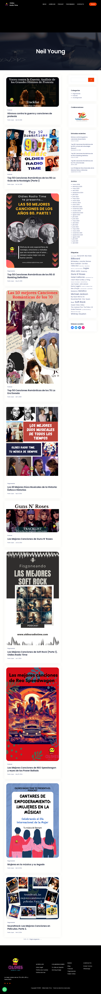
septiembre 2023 (78, 213)
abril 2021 (75, 243)
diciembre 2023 (77, 207)
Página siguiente (35, 939)
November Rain (76, 299)
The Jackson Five (77, 307)
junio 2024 (76, 197)
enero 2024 (76, 205)
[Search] (91, 80)
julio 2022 (75, 225)
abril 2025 (76, 190)
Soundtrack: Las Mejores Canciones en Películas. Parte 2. (28, 927)
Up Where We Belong (86, 309)
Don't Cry (73, 268)
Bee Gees (88, 256)
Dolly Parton (87, 266)
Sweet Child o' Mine (77, 305)
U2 (92, 307)
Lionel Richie (89, 288)
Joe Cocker (75, 284)
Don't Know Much (79, 268)
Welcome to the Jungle (75, 311)
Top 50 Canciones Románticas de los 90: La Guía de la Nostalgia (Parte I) (31, 179)
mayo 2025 (76, 188)
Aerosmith (80, 256)
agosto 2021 (76, 237)
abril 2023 (76, 223)
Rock (72, 302)
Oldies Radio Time (47, 988)
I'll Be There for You (89, 277)
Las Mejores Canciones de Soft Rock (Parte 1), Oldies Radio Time (32, 653)
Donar (93, 4)
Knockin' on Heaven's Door (87, 286)
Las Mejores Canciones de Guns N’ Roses (30, 539)
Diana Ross (81, 266)
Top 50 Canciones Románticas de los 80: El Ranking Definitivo (31, 276)
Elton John (75, 271)
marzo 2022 (76, 231)
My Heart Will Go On (78, 297)
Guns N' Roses (78, 274)
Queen (88, 299)
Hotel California (78, 277)
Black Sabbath (76, 264)
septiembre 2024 (78, 192)
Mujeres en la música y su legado (26, 864)
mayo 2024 (76, 198)
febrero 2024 (77, 203)
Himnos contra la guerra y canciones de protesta (29, 115)
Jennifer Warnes (84, 282)
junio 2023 (76, 219)
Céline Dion (75, 266)
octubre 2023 (77, 211)
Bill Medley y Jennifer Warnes (81, 261)
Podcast (9, 110)
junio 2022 (76, 227)
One (83, 299)
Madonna (74, 291)
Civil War (85, 264)
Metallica (82, 291)
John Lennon (83, 284)
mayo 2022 (76, 229)
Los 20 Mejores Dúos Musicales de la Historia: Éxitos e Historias (32, 488)
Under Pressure (76, 309)
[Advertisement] (50, 19)
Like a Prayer (75, 288)
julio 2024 (75, 194)
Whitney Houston (78, 314)
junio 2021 (75, 241)
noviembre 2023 (78, 209)
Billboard (75, 258)
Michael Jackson (79, 294)
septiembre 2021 (78, 235)
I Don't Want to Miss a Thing (80, 280)
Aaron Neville (73, 256)
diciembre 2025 (77, 186)
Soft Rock (80, 302)
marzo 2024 (76, 201)
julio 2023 (75, 217)
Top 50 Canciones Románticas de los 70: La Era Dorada (31, 392)
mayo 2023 (76, 221)
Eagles (86, 268)
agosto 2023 (76, 215)
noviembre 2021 (77, 233)
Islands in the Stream (75, 282)
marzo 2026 (76, 184)
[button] (4, 989)
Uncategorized (77, 98)
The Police (86, 307)
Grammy (84, 271)
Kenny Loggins (76, 286)
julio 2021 (75, 239)
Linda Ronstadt (83, 288)
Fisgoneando (11, 271)
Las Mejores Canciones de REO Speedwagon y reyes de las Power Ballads (31, 769)
